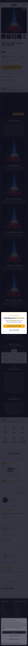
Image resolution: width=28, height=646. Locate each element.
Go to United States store (14, 326)
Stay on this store (14, 330)
